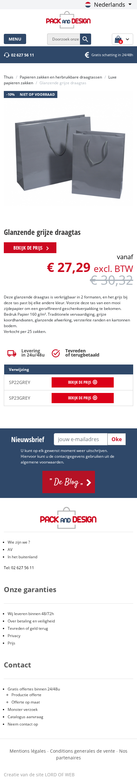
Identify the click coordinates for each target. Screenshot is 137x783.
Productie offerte (26, 694)
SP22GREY (19, 382)
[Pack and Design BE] (68, 19)
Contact (17, 664)
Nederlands (109, 4)
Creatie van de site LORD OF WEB (39, 775)
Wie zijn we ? (19, 542)
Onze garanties (30, 589)
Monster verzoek (23, 709)
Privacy (14, 635)
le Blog (68, 482)
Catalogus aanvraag (25, 716)
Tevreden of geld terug (28, 628)
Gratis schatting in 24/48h (112, 54)
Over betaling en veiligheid (31, 621)
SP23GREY (19, 398)
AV (10, 549)
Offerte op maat (25, 702)
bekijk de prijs (32, 248)
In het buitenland (22, 557)
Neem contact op (23, 724)
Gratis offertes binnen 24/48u (34, 689)
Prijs (11, 643)
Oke (117, 439)
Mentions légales (28, 751)
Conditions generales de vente (82, 751)
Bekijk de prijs (79, 382)
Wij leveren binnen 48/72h (31, 613)
